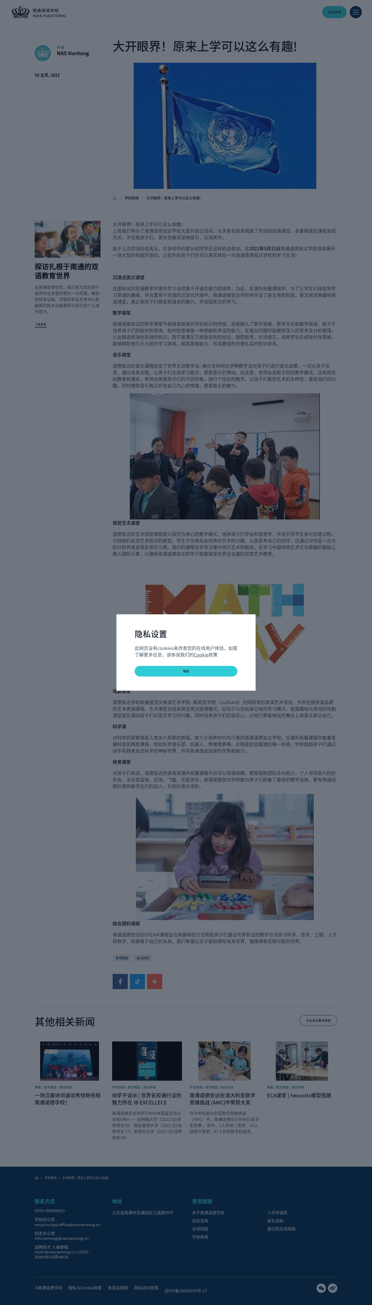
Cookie (201, 654)
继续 (186, 671)
